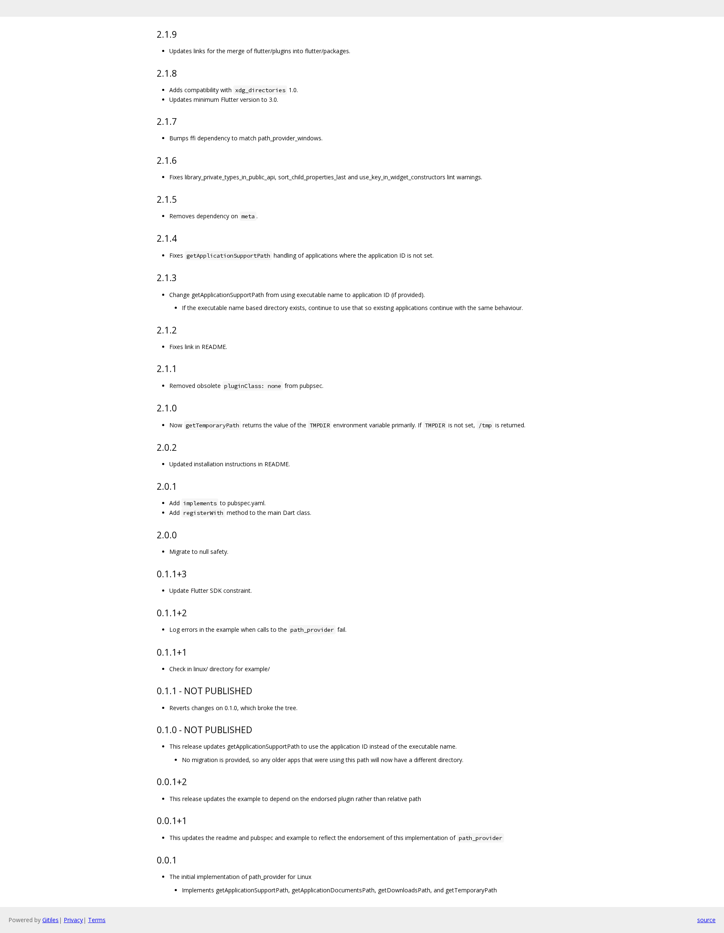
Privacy (73, 920)
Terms (97, 920)
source (706, 920)
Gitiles (50, 920)
